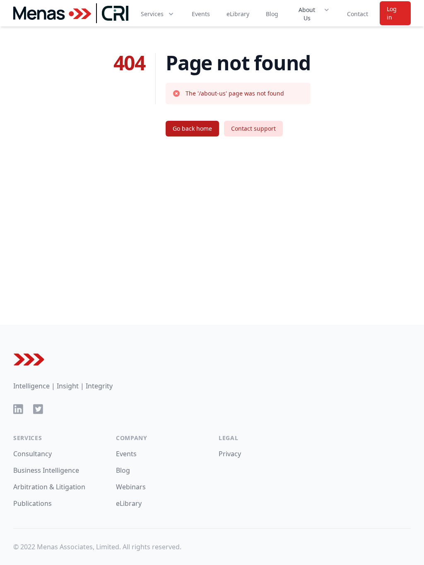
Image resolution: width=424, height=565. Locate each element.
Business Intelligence (46, 470)
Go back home (192, 128)
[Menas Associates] (52, 13)
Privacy (230, 453)
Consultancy (32, 453)
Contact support (253, 128)
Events (201, 14)
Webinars (131, 486)
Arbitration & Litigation (49, 486)
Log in (392, 13)
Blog (272, 14)
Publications (32, 503)
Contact (357, 14)
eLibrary (237, 14)
